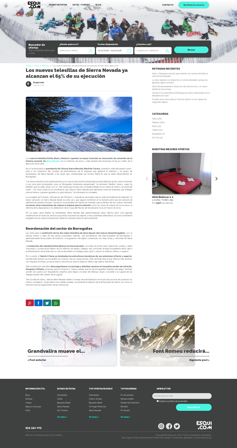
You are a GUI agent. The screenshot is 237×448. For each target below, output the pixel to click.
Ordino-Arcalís (95, 399)
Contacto (167, 5)
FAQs (27, 410)
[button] (30, 303)
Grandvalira (62, 395)
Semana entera (127, 399)
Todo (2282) (157, 119)
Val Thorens (62, 410)
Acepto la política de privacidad (173, 401)
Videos (28, 403)
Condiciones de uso (203, 438)
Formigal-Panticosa (97, 406)
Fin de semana (127, 395)
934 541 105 (33, 427)
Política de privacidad (142, 438)
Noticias (45, 66)
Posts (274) (156, 126)
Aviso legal (126, 438)
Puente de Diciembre (130, 403)
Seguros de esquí (33, 406)
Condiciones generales (182, 438)
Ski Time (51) (157, 138)
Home (28, 66)
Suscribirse (193, 407)
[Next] (216, 179)
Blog (37, 66)
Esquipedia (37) (158, 134)
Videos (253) (157, 130)
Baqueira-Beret (63, 403)
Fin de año (125, 410)
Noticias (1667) (158, 122)
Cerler (60, 399)
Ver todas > (62, 417)
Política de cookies (161, 438)
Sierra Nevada (52, 161)
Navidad (124, 406)
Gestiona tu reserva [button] (193, 5)
